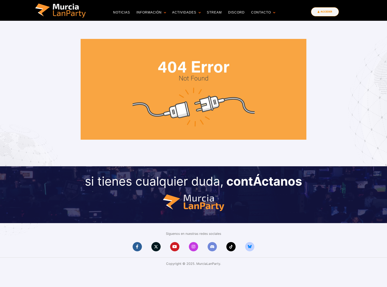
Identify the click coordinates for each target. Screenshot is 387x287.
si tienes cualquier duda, (193, 181)
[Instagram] (193, 246)
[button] (325, 11)
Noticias (121, 12)
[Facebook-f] (137, 246)
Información (149, 12)
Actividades (184, 12)
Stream (214, 12)
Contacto (261, 12)
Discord (236, 12)
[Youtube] (174, 246)
